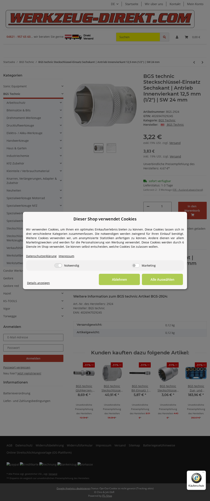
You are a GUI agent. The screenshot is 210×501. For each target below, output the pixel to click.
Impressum (66, 256)
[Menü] (203, 473)
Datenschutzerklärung (41, 256)
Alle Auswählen (162, 279)
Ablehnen (119, 279)
